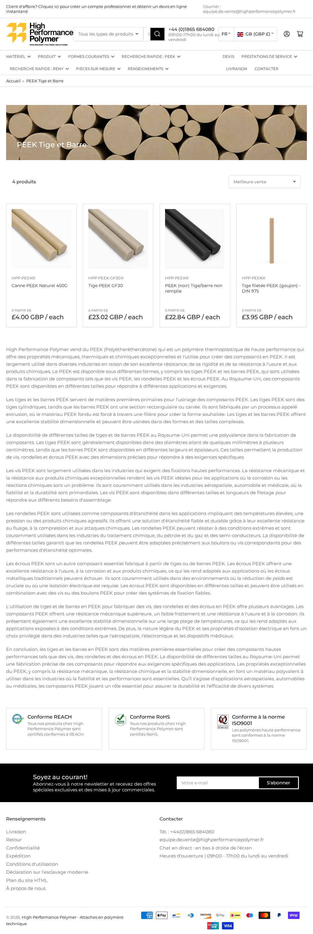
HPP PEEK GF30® (106, 277)
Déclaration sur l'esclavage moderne (47, 872)
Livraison (236, 68)
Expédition (18, 856)
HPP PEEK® (23, 277)
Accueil (13, 80)
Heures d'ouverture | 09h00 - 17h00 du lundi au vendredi (224, 856)
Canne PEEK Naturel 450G (40, 285)
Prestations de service (266, 56)
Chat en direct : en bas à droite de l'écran (206, 848)
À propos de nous (26, 888)
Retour (14, 839)
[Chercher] (157, 34)
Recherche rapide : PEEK (148, 56)
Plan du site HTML (27, 880)
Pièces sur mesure (95, 68)
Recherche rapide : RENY (37, 68)
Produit (47, 56)
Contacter (266, 68)
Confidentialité (23, 848)
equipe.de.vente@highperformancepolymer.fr (212, 839)
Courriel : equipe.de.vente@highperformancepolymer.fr (249, 9)
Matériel (15, 56)
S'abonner (278, 783)
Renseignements (145, 68)
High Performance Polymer (49, 917)
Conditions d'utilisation (32, 864)
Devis (228, 56)
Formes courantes (88, 56)
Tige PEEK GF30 (105, 285)
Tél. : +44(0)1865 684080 (187, 832)
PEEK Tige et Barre (45, 80)
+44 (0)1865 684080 (191, 29)
